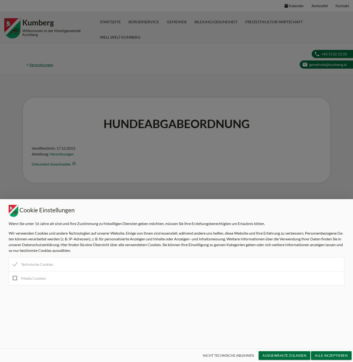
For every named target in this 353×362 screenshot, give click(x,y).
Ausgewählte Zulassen (284, 355)
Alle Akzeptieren (331, 355)
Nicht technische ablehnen (228, 355)
